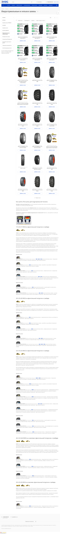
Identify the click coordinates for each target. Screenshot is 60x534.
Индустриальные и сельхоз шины (6, 34)
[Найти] (32, 2)
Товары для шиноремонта (6, 45)
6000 (42, 338)
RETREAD (3, 20)
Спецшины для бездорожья (7, 39)
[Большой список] (51, 17)
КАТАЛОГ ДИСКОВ (5, 30)
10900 (30, 383)
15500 (30, 459)
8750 (41, 403)
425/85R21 (4, 25)
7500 (44, 344)
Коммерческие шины (6, 36)
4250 (32, 287)
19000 (30, 506)
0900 (37, 378)
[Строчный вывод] (56, 17)
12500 (39, 378)
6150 (41, 276)
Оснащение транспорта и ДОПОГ (6, 42)
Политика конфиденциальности (6, 528)
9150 (41, 259)
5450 (39, 338)
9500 (29, 317)
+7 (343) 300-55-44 (50, 1)
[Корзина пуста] (56, 5)
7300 (36, 259)
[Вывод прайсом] (57, 17)
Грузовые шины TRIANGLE (6, 22)
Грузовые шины (5, 27)
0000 (33, 475)
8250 (39, 259)
